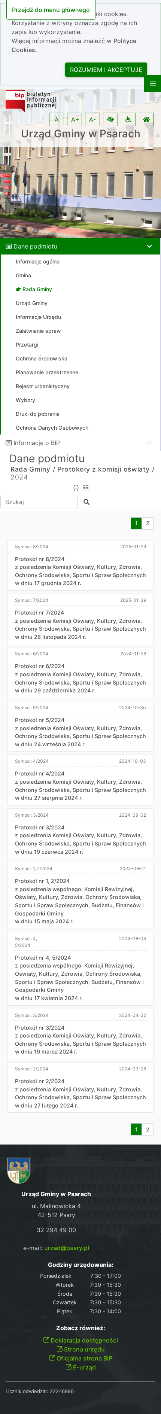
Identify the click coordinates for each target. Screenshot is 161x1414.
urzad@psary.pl (66, 1248)
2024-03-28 (132, 1069)
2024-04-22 (132, 1015)
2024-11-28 (133, 653)
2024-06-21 (133, 868)
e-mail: (56, 1248)
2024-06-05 (132, 938)
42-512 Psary (56, 1215)
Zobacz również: (80, 1328)
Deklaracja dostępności (83, 1340)
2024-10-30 (132, 707)
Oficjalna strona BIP (83, 1358)
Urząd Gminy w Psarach (80, 134)
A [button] (57, 119)
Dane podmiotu (35, 246)
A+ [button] (75, 119)
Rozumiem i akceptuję (106, 69)
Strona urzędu (84, 1349)
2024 (19, 477)
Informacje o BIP (36, 443)
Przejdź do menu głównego (51, 9)
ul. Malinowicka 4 (56, 1206)
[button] (110, 119)
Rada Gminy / (32, 469)
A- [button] (92, 119)
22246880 (62, 1391)
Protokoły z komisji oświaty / (105, 469)
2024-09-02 (132, 815)
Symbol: (31, 546)
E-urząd (84, 1367)
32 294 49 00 (56, 1230)
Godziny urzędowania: (80, 1264)
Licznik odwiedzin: (27, 1391)
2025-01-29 (133, 546)
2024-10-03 (132, 761)
